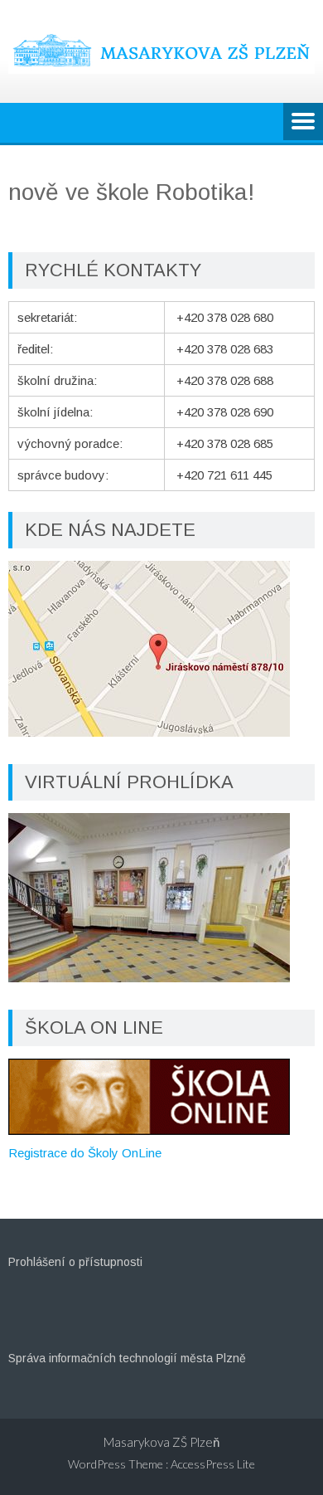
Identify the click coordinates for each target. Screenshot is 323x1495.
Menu (303, 123)
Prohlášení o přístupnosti (75, 1262)
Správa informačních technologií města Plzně (127, 1358)
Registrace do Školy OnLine (85, 1153)
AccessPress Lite (213, 1464)
